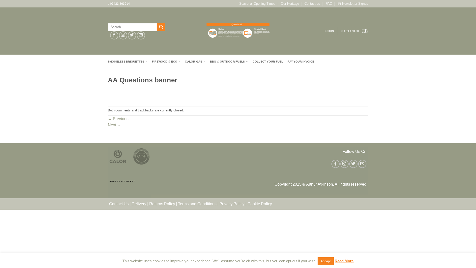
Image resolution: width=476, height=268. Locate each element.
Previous (118, 119)
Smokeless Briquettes (126, 61)
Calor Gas (193, 61)
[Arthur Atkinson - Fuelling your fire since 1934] (238, 31)
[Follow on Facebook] (114, 35)
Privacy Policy (231, 204)
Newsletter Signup (355, 3)
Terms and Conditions (197, 204)
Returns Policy (162, 204)
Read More (344, 261)
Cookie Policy (259, 204)
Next (114, 125)
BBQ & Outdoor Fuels (227, 61)
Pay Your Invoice (301, 61)
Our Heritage (290, 3)
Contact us (312, 3)
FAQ (329, 3)
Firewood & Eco (164, 61)
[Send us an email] (141, 35)
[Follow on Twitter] (132, 35)
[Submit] (161, 27)
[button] (354, 31)
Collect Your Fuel (268, 61)
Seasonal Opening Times (257, 3)
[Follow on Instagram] (123, 35)
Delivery (139, 204)
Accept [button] (326, 261)
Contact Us (119, 204)
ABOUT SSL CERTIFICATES (122, 181)
